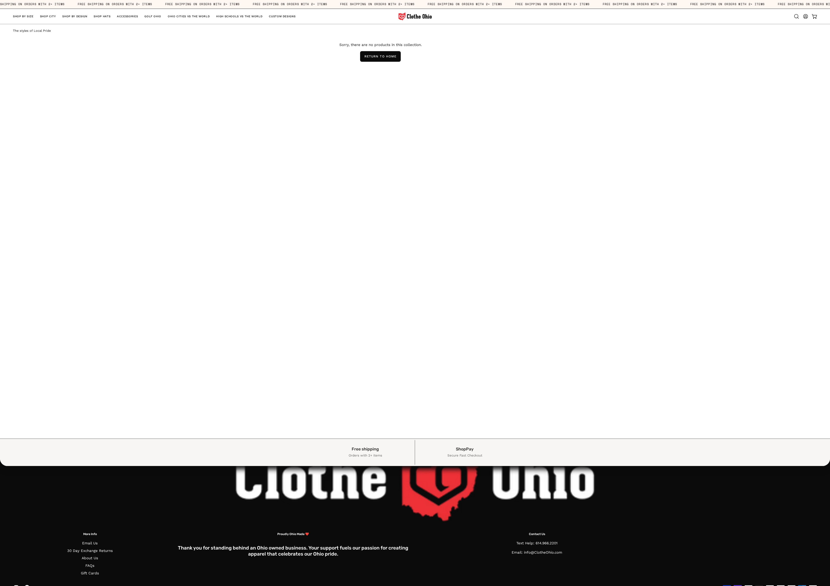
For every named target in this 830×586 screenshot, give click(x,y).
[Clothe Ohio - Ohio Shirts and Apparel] (415, 16)
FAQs (89, 565)
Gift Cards (90, 573)
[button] (23, 16)
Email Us (90, 543)
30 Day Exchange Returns (90, 550)
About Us (90, 558)
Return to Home (380, 56)
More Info (90, 534)
